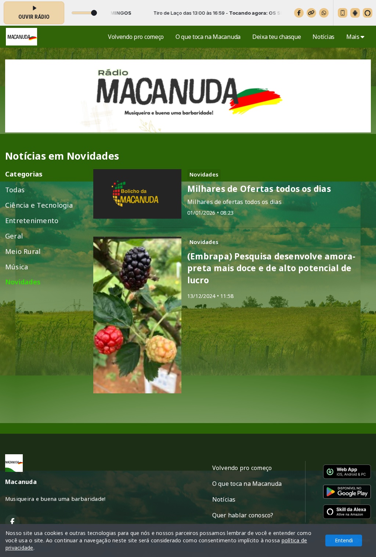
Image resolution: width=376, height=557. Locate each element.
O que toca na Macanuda (208, 37)
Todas (15, 189)
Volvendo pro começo (136, 37)
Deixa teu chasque (276, 37)
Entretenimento (31, 220)
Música (16, 266)
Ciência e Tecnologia (39, 205)
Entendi (344, 540)
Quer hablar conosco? (243, 515)
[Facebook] (299, 13)
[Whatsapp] (324, 13)
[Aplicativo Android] (355, 13)
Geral (14, 235)
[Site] (311, 13)
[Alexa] (367, 13)
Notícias (323, 37)
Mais (353, 37)
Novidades (22, 281)
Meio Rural (22, 251)
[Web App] (342, 13)
